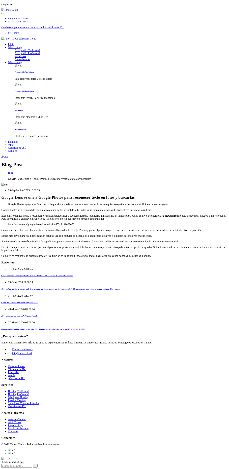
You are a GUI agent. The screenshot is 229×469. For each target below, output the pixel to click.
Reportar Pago (15, 425)
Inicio (11, 44)
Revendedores (22, 59)
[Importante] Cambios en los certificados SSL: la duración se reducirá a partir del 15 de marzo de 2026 (43, 329)
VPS (10, 144)
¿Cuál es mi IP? (16, 378)
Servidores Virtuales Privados (23, 403)
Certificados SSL (17, 147)
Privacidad (13, 372)
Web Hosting (15, 47)
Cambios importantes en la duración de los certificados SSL (32, 27)
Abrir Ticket (14, 422)
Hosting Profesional (18, 394)
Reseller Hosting (17, 400)
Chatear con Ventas (18, 21)
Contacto (13, 150)
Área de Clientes (17, 419)
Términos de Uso (17, 369)
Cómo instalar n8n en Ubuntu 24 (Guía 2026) (19, 302)
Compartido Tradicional (27, 50)
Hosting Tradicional (18, 391)
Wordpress (20, 56)
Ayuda (4, 156)
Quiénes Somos (16, 366)
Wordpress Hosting (18, 397)
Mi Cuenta (13, 32)
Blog (10, 172)
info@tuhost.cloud (18, 18)
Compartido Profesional (27, 53)
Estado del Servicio (18, 428)
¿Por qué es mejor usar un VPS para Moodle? (20, 316)
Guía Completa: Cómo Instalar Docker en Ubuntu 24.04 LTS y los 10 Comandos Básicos (37, 276)
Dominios (13, 141)
